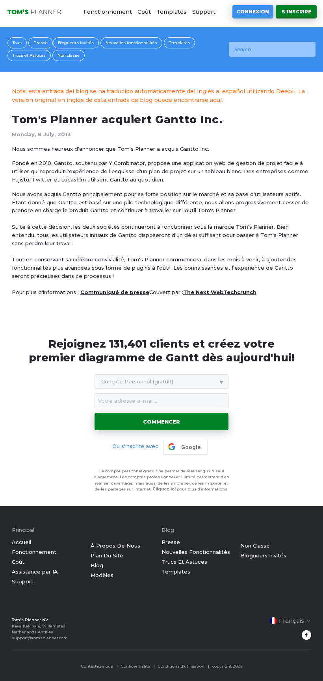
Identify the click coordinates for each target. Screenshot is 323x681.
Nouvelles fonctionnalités (131, 42)
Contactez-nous (97, 666)
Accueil (21, 542)
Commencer (161, 421)
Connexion (253, 12)
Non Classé (255, 545)
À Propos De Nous (115, 545)
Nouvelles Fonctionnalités (196, 552)
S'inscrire (296, 12)
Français (291, 620)
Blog (97, 565)
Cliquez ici (164, 489)
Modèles (102, 575)
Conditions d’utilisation (181, 666)
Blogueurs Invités (263, 555)
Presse (40, 42)
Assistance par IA (35, 571)
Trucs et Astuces (29, 55)
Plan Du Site (107, 555)
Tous (17, 42)
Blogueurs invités (76, 42)
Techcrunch (239, 292)
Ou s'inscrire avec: (136, 446)
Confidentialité (135, 666)
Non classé (69, 55)
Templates (171, 11)
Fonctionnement (108, 11)
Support (203, 11)
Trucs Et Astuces (184, 562)
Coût (144, 11)
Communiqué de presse (114, 292)
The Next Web (203, 292)
